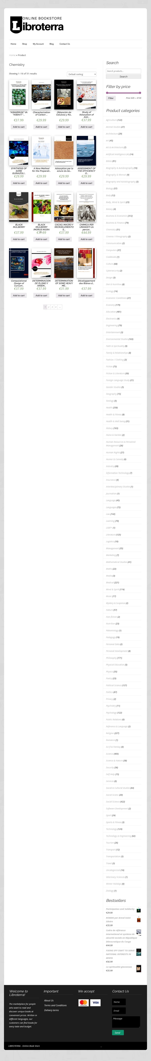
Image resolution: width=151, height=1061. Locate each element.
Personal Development (117, 650)
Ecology (109, 291)
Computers (111, 250)
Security (110, 767)
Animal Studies (113, 126)
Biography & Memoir (116, 174)
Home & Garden (114, 434)
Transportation (113, 856)
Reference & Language (117, 726)
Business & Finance (115, 222)
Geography (111, 393)
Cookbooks (111, 256)
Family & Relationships (117, 352)
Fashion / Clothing (115, 359)
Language (110, 500)
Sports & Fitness (113, 822)
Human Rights (113, 452)
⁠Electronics (111, 318)
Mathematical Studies (116, 561)
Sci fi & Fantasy (113, 746)
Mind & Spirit (112, 589)
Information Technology (117, 472)
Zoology (110, 890)
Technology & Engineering (118, 835)
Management (112, 548)
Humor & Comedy (114, 459)
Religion (110, 733)
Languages (111, 507)
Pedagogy (110, 637)
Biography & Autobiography (119, 167)
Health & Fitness (114, 414)
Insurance (111, 479)
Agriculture (111, 119)
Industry (110, 466)
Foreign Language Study (117, 380)
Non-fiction (111, 616)
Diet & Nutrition (114, 284)
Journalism (111, 493)
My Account (38, 44)
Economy (110, 304)
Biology (109, 188)
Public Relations (114, 719)
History (109, 428)
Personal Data (112, 644)
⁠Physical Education (115, 664)
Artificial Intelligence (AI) (117, 154)
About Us (49, 1000)
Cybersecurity (112, 270)
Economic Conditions (116, 297)
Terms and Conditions (55, 1005)
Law (108, 513)
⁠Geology (110, 400)
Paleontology (112, 630)
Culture (109, 263)
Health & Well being (115, 421)
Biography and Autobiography (121, 181)
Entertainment (113, 332)
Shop (24, 44)
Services (110, 781)
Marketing (111, 555)
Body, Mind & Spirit (115, 202)
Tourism (110, 842)
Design (109, 277)
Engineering (112, 325)
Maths (109, 568)
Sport (108, 815)
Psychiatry (111, 705)
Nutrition (110, 623)
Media (109, 575)
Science (109, 753)
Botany (109, 208)
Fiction (109, 366)
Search (123, 76)
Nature (109, 609)
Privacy (109, 698)
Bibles (109, 160)
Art (107, 140)
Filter (111, 98)
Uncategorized (113, 870)
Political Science (114, 685)
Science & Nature (114, 760)
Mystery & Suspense (115, 603)
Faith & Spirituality (115, 345)
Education (111, 311)
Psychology (111, 712)
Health (109, 407)
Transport (110, 849)
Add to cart (18, 127)
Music (109, 596)
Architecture (112, 133)
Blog (52, 44)
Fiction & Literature (115, 373)
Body (108, 195)
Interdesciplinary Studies (118, 486)
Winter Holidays (113, 883)
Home (13, 44)
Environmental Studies (117, 339)
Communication (114, 243)
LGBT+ (109, 527)
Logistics (110, 541)
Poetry (109, 678)
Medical (110, 582)
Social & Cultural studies (118, 787)
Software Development (117, 808)
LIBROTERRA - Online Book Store (24, 1045)
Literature (110, 534)
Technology (111, 828)
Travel (109, 863)
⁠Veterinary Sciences (115, 876)
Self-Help (110, 774)
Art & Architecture (114, 147)
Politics (109, 691)
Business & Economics (116, 215)
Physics (109, 671)
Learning (110, 520)
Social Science (113, 801)
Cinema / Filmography (117, 236)
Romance (110, 740)
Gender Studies (113, 387)
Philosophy (111, 657)
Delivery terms (51, 1010)
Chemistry (111, 229)
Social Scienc (112, 794)
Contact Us (65, 44)
